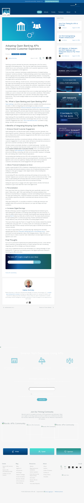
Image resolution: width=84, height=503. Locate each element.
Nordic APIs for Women (33, 480)
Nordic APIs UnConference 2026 (7, 470)
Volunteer (46, 476)
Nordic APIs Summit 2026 (8, 467)
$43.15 (12, 216)
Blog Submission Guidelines (34, 469)
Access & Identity (20, 476)
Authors (45, 468)
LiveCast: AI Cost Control (7, 474)
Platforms (23, 54)
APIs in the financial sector (31, 120)
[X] (61, 467)
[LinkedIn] (69, 467)
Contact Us (46, 472)
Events (53, 12)
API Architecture (20, 481)
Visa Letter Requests (35, 483)
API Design (19, 472)
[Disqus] (28, 328)
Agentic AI (18, 468)
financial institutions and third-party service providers (35, 107)
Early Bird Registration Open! (52, 1)
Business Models (20, 479)
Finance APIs (8, 272)
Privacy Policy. (62, 396)
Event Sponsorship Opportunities (34, 474)
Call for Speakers (34, 472)
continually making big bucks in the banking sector (31, 231)
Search (75, 12)
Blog (39, 12)
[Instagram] (80, 467)
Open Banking (15, 54)
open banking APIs (20, 150)
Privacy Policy (47, 474)
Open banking (9, 104)
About (68, 12)
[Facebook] (73, 467)
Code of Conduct (48, 470)
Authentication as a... (9, 307)
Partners (61, 12)
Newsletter (32, 477)
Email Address (42, 386)
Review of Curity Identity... (45, 307)
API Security (19, 470)
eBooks (46, 12)
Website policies (59, 491)
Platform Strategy (20, 474)
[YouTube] (76, 467)
